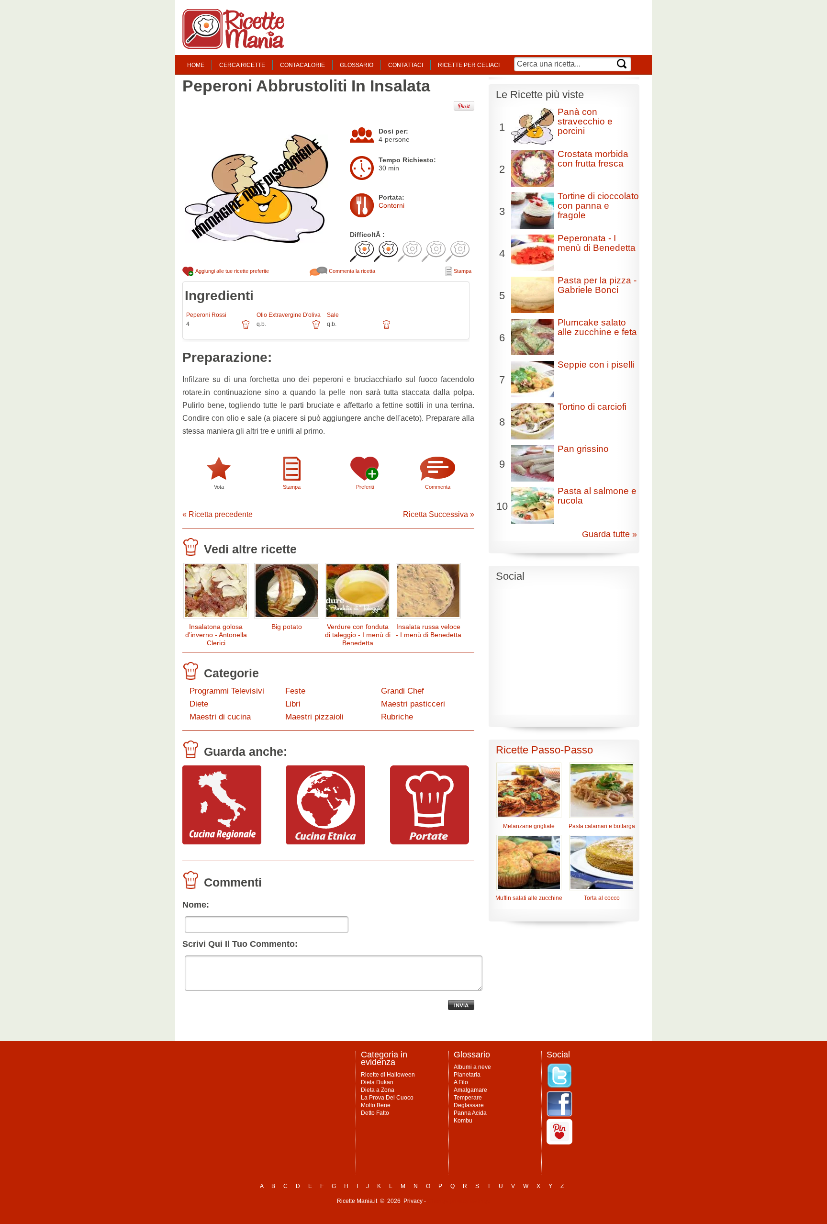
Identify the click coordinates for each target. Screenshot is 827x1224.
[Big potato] (286, 593)
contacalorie (302, 65)
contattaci (405, 65)
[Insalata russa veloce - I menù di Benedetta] (428, 593)
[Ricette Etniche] (325, 842)
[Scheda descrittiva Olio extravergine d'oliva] (316, 328)
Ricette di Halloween (388, 1074)
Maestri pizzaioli (314, 717)
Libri (293, 704)
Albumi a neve (472, 1067)
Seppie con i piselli (596, 364)
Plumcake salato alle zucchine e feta (597, 327)
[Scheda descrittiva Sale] (386, 328)
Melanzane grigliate (529, 826)
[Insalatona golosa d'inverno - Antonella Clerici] (215, 593)
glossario (356, 65)
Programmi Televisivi (227, 691)
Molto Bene (376, 1105)
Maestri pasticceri (413, 704)
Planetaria (467, 1074)
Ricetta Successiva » (438, 514)
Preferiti (365, 487)
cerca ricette (242, 65)
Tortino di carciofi (592, 407)
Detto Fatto (375, 1113)
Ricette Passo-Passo (544, 750)
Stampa (461, 271)
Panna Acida (470, 1113)
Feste (295, 691)
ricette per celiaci (469, 65)
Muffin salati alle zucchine (528, 898)
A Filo (461, 1082)
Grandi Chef (402, 691)
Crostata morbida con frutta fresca (593, 158)
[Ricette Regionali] (221, 842)
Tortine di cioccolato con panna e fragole (598, 205)
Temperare (468, 1097)
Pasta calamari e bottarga (602, 826)
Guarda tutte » (609, 534)
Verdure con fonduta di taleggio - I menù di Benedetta (358, 635)
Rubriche (397, 717)
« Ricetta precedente (217, 514)
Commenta (437, 487)
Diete (199, 704)
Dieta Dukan (377, 1082)
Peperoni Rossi (206, 315)
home (195, 65)
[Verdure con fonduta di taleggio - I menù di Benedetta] (357, 593)
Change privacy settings (458, 1201)
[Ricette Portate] (429, 842)
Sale (333, 315)
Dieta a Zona (377, 1090)
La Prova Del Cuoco (387, 1097)
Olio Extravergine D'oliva (289, 315)
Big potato (286, 626)
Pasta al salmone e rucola (597, 495)
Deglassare (469, 1105)
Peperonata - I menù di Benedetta (597, 243)
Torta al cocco (602, 898)
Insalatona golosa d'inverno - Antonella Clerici (216, 635)
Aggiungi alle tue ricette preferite (231, 271)
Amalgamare (470, 1090)
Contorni (391, 205)
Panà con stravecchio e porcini (585, 121)
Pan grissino (583, 449)
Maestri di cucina (220, 717)
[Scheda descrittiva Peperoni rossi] (245, 328)
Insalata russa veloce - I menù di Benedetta (428, 631)
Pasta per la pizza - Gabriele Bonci (597, 285)
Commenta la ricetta (351, 271)
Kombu (463, 1120)
